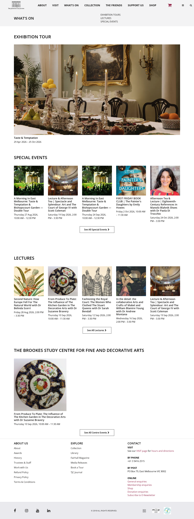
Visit (55, 5)
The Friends (114, 5)
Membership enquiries (140, 485)
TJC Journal (76, 472)
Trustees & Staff (22, 462)
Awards (18, 453)
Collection (92, 5)
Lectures (106, 18)
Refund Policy (21, 472)
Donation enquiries (138, 491)
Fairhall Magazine (80, 457)
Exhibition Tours (111, 14)
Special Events (109, 21)
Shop (152, 5)
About (42, 5)
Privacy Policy (21, 477)
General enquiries (137, 481)
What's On (71, 5)
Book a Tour (77, 467)
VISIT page (141, 450)
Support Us (136, 5)
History (18, 457)
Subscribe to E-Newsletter (141, 495)
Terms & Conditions (24, 482)
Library (74, 453)
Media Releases (79, 462)
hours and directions (163, 450)
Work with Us (21, 467)
